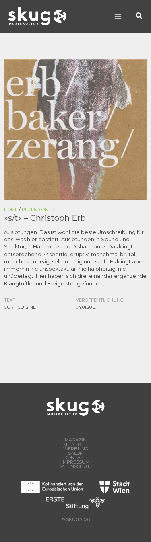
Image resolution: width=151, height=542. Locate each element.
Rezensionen (38, 209)
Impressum (75, 462)
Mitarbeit (75, 444)
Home (11, 209)
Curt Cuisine (20, 307)
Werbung (75, 449)
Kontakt (75, 458)
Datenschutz (75, 466)
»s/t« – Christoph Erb (45, 218)
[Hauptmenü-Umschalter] (117, 16)
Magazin (76, 440)
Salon (75, 453)
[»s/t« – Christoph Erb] (75, 128)
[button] (139, 16)
